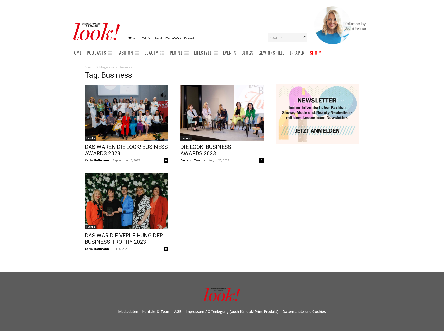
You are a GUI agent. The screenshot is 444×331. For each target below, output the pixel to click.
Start (88, 67)
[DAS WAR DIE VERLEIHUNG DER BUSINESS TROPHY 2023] (126, 201)
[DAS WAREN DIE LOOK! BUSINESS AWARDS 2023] (126, 113)
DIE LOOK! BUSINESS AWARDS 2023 (205, 150)
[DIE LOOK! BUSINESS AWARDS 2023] (222, 113)
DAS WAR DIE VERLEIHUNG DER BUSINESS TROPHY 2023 (124, 238)
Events (90, 138)
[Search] (304, 37)
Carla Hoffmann (97, 160)
